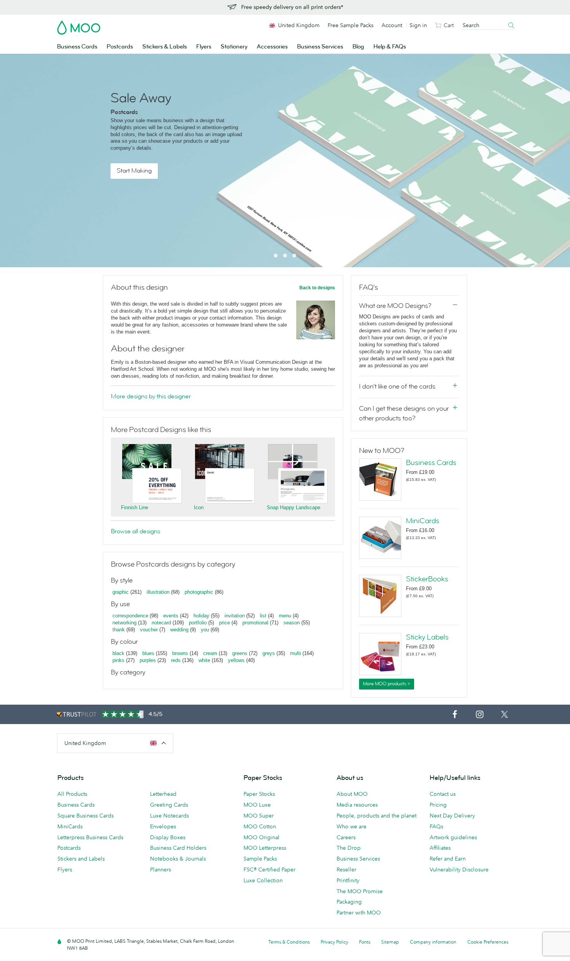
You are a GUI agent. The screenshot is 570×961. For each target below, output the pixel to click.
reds (176, 660)
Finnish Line (134, 507)
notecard (161, 623)
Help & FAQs (389, 46)
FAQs (436, 826)
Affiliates (440, 847)
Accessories (272, 46)
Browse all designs (135, 531)
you (205, 630)
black (118, 653)
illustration (158, 592)
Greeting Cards (169, 804)
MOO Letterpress (265, 847)
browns (180, 653)
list (263, 616)
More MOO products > (386, 684)
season (291, 623)
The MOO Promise (360, 891)
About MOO (352, 793)
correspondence (130, 616)
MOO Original (262, 837)
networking (124, 623)
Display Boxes (167, 837)
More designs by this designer (151, 396)
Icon (199, 507)
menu (285, 616)
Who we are (351, 826)
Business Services (320, 46)
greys (269, 653)
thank (118, 630)
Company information (433, 942)
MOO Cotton (260, 826)
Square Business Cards (85, 815)
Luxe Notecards (169, 815)
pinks (118, 660)
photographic (199, 592)
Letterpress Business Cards (90, 837)
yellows (236, 660)
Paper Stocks (259, 793)
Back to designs (317, 287)
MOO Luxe (257, 804)
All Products (72, 793)
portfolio (198, 623)
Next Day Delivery (452, 815)
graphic (120, 592)
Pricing (438, 804)
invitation (235, 616)
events (170, 616)
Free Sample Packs (350, 25)
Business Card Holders (178, 847)
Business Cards (77, 46)
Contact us (443, 793)
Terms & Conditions (289, 942)
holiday (201, 616)
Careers (346, 837)
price (224, 623)
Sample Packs (260, 858)
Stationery (234, 46)
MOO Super (259, 815)
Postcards (120, 46)
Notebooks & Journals (178, 858)
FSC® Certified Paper (269, 869)
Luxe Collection (263, 880)
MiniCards (422, 520)
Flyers (203, 46)
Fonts (364, 942)
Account (392, 25)
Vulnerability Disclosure (459, 869)
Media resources (357, 804)
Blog (358, 46)
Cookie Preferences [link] (487, 942)
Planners (160, 869)
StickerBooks (427, 579)
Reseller (346, 869)
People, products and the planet (376, 815)
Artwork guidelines (453, 837)
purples (148, 660)
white (204, 660)
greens (239, 653)
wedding (179, 630)
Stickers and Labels (81, 858)
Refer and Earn (448, 858)
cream (210, 653)
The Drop (349, 847)
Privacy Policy (334, 942)
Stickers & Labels (164, 46)
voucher (149, 630)
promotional (255, 623)
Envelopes (163, 826)
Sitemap (390, 942)
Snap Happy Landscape (293, 507)
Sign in (418, 25)
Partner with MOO (359, 912)
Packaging (349, 901)
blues (148, 653)
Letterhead (163, 793)
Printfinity (348, 880)
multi (295, 653)
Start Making (134, 170)
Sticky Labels (427, 637)
